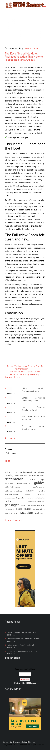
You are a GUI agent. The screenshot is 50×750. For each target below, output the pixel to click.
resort (23, 505)
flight (42, 479)
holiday (29, 490)
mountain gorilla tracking (36, 498)
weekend (38, 513)
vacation (26, 512)
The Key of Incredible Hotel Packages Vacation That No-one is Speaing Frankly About (24, 56)
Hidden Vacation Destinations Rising (22, 632)
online (8, 501)
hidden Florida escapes (12, 487)
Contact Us (7, 742)
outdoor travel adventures (36, 501)
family (32, 479)
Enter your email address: (25, 676)
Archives (8, 449)
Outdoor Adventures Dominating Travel (23, 638)
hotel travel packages (12, 494)
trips (16, 513)
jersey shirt (41, 494)
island (27, 494)
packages (12, 504)
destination (14, 479)
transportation (38, 509)
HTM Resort (31, 683)
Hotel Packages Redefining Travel (20, 645)
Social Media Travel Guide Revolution (22, 651)
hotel (41, 490)
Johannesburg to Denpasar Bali (15, 498)
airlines (7, 472)
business (32, 475)
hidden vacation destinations (14, 491)
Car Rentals (40, 476)
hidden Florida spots (37, 487)
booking (9, 475)
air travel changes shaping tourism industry (30, 472)
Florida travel (9, 483)
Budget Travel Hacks (21, 476)
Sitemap (31, 742)
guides (39, 482)
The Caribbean (9, 509)
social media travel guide (36, 505)
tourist (27, 508)
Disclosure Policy (20, 742)
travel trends (9, 513)
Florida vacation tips (23, 483)
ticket (19, 508)
